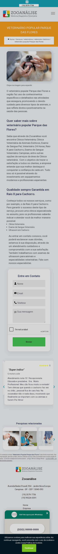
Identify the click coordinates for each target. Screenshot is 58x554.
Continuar (29, 548)
